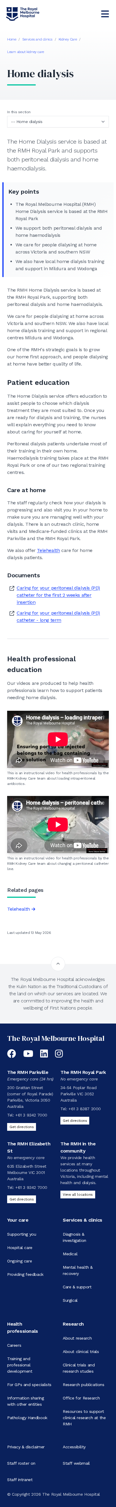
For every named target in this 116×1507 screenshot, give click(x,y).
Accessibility (74, 1446)
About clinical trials (81, 1351)
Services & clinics (82, 1220)
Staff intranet (19, 1479)
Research (73, 1324)
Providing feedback (25, 1274)
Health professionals (22, 1327)
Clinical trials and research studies (79, 1368)
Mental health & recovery (78, 1270)
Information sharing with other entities (25, 1401)
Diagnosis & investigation (74, 1237)
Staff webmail (76, 1463)
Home (11, 39)
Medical (70, 1253)
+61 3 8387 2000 (84, 1108)
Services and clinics (37, 39)
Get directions (22, 1127)
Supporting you (21, 1234)
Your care (17, 1220)
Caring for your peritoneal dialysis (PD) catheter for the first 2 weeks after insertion (58, 595)
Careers (14, 1345)
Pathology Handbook (27, 1417)
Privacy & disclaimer (26, 1446)
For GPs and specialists (29, 1384)
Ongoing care (19, 1261)
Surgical (70, 1300)
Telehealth (48, 550)
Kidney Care (68, 39)
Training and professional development (19, 1365)
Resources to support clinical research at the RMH (84, 1417)
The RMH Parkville (27, 1072)
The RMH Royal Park (83, 1072)
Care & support (77, 1286)
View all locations (78, 1194)
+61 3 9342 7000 (31, 1115)
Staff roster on (21, 1463)
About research (77, 1338)
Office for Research (81, 1398)
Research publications (83, 1384)
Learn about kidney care (25, 52)
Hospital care (19, 1247)
